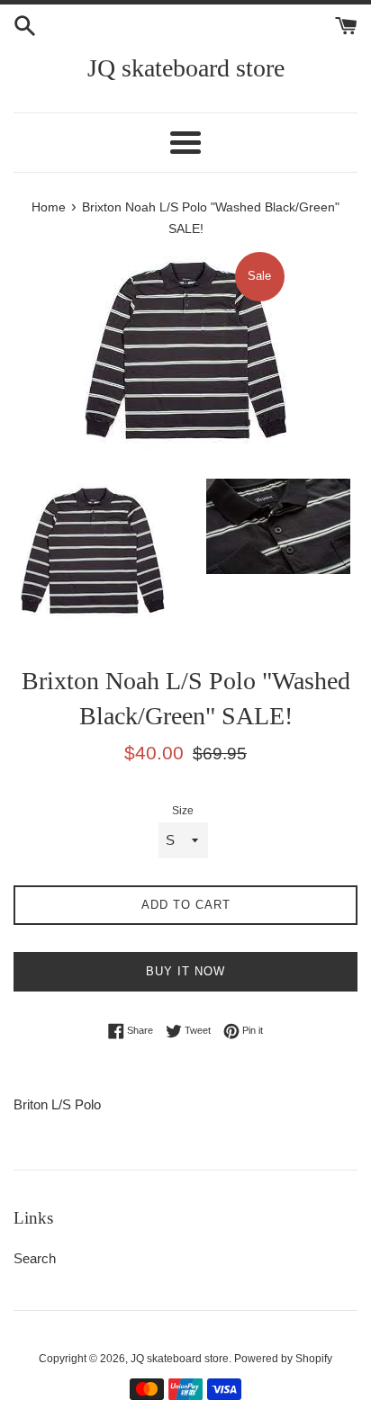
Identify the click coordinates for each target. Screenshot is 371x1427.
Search (35, 1258)
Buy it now (185, 971)
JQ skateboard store (186, 68)
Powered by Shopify (283, 1358)
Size (183, 810)
